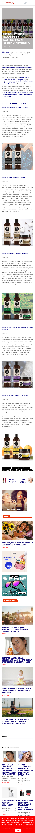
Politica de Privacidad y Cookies (23, 828)
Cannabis (15, 468)
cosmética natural (24, 468)
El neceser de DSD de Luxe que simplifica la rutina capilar (9, 803)
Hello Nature (6, 470)
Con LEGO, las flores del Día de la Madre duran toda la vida (17, 544)
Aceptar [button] (18, 830)
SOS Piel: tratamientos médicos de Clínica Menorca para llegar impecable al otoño (25, 770)
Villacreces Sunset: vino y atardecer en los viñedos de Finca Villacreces (15, 629)
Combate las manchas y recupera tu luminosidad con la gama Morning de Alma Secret (17, 660)
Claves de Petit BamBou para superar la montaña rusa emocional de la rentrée (15, 722)
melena (13, 470)
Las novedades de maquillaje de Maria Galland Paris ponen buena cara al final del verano (25, 805)
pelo (19, 470)
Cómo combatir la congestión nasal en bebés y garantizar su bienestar (16, 691)
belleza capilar (6, 468)
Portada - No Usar (27, 470)
